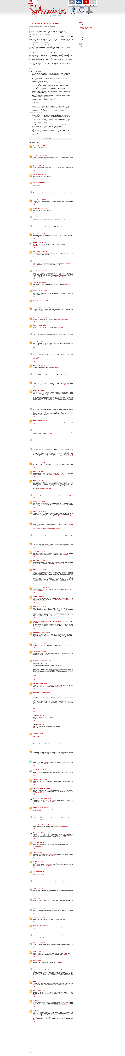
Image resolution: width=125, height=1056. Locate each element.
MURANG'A (47, 253)
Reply (34, 151)
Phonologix (35, 760)
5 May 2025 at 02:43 (40, 880)
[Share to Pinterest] (50, 138)
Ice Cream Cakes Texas (56, 903)
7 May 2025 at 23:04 (39, 888)
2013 (80, 44)
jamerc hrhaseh (36, 660)
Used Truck (35, 718)
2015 (80, 24)
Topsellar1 (35, 242)
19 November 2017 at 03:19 (41, 199)
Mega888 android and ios (63, 319)
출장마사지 (42, 819)
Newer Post (32, 1043)
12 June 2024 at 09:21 (46, 788)
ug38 (34, 1019)
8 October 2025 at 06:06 (43, 917)
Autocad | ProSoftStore (59, 276)
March (81, 41)
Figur (34, 708)
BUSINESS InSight (79, 2)
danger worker (36, 307)
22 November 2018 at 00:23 (41, 251)
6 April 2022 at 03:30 (42, 447)
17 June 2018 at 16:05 (41, 233)
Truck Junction (36, 798)
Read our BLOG (93, 2)
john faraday (35, 245)
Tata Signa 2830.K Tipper (61, 836)
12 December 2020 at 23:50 (42, 325)
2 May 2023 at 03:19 (39, 733)
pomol (34, 880)
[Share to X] (47, 138)
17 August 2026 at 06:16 (40, 951)
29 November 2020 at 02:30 (43, 300)
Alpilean (34, 675)
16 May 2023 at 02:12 (42, 742)
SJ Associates (36, 137)
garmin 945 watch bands (41, 755)
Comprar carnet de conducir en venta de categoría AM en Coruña (46, 527)
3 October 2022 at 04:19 (43, 596)
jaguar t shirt (49, 433)
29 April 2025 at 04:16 (40, 871)
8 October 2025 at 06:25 (43, 925)
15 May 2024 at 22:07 (42, 769)
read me (34, 341)
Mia (33, 165)
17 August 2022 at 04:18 (43, 522)
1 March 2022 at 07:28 (42, 365)
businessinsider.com (39, 185)
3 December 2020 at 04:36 (44, 307)
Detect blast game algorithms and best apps (56, 474)
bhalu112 (35, 325)
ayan (34, 643)
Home (51, 1043)
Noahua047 (35, 596)
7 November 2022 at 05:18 (40, 643)
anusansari (35, 300)
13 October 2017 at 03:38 (41, 174)
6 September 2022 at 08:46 (43, 587)
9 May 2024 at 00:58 (42, 760)
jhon (34, 960)
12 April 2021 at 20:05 (41, 353)
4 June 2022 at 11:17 (42, 480)
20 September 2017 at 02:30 (41, 155)
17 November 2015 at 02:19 (42, 145)
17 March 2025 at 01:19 (40, 842)
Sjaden (34, 155)
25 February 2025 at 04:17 (44, 832)
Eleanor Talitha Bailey (37, 788)
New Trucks (35, 745)
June (81, 39)
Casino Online (55, 367)
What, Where (73, 13)
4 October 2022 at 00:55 (41, 606)
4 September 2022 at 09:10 (41, 569)
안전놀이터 (47, 654)
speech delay (35, 773)
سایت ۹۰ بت (53, 855)
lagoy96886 (35, 522)
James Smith (35, 917)
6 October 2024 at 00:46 (44, 807)
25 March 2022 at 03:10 (42, 407)
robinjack (35, 373)
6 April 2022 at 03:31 (42, 462)
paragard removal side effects (60, 545)
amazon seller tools (62, 219)
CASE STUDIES (72, 2)
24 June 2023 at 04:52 (40, 750)
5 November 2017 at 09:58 (44, 191)
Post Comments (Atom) (39, 1045)
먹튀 (43, 294)
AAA (34, 852)
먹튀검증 (38, 336)
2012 (80, 46)
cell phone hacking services (45, 488)
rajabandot (65, 954)
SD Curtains (35, 779)
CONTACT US (86, 2)
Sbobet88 (60, 615)
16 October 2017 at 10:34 (41, 182)
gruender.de (62, 227)
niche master (35, 290)
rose (34, 934)
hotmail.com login (40, 376)
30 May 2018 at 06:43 (42, 225)
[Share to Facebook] (49, 138)
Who (89, 13)
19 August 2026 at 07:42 (40, 1010)
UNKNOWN (35, 683)
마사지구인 (41, 911)
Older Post (71, 1043)
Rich (44, 236)
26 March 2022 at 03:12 (41, 429)
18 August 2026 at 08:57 (40, 968)
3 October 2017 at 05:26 (39, 165)
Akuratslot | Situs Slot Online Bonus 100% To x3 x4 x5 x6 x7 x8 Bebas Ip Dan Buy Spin (50, 621)
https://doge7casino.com (50, 442)
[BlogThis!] (46, 138)
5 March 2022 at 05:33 (41, 390)
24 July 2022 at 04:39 (40, 501)
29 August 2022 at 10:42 (40, 551)
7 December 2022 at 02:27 (45, 692)
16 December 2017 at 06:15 (42, 208)
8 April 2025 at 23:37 (39, 852)
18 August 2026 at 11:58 (40, 981)
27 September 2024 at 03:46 (45, 798)
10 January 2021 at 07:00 (44, 332)
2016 (80, 22)
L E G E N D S (35, 282)
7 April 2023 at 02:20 (42, 724)
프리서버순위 (35, 347)
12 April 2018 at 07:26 (40, 216)
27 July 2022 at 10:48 (42, 511)
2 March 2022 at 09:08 (41, 373)
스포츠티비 (69, 495)
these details (66, 384)
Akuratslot (43, 626)
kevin (34, 182)
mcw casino (38, 810)
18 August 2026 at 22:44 (40, 990)
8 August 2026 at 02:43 (39, 934)
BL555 (61, 962)
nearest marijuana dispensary (54, 465)
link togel (65, 984)
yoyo (34, 551)
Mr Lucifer (35, 317)
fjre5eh (34, 569)
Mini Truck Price (36, 727)
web (36, 168)
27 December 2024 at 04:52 (43, 824)
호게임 (66, 645)
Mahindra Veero (51, 801)
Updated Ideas (65, 554)
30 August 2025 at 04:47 (40, 908)
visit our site (35, 160)
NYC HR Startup (53, 194)
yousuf (34, 429)
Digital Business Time (59, 563)
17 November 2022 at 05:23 (45, 660)
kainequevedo (36, 632)
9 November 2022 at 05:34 (40, 651)
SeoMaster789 (36, 332)
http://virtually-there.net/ (44, 202)
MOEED (34, 942)
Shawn (34, 199)
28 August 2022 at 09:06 (42, 542)
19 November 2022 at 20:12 (43, 683)
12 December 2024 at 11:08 (47, 816)
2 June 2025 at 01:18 (39, 898)
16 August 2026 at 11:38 (41, 942)
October (81, 36)
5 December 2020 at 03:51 (43, 317)
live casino (60, 945)
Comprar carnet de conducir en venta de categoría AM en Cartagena (46, 528)
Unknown (35, 145)
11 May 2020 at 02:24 (43, 282)
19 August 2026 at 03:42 (40, 1000)
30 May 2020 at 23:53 (43, 290)
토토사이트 (68, 284)
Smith (34, 216)
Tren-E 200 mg (55, 402)
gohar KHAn (35, 260)
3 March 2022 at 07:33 (42, 381)
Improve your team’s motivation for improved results (86, 28)
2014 (80, 43)
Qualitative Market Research (38, 874)
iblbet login (52, 937)
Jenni (34, 174)
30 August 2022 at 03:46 (40, 560)
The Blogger (35, 225)
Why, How (81, 13)
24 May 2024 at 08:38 (42, 779)
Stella (34, 842)
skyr (34, 908)
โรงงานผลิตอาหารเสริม (58, 686)
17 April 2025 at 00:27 (39, 861)
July (81, 37)
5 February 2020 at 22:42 (44, 270)
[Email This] (45, 138)
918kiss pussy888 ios (62, 327)
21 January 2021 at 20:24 (42, 341)
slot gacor (65, 1004)
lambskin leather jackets (57, 505)
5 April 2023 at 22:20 (42, 715)
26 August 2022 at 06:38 (42, 534)
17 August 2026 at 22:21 (40, 960)
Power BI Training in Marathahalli (61, 826)
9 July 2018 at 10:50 (42, 242)
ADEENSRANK (36, 807)
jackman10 (35, 365)
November (82, 26)
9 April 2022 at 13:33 (42, 471)
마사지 (49, 414)
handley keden (36, 270)
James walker (36, 191)
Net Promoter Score (37, 846)
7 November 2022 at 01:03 (44, 632)
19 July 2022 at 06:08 (40, 494)
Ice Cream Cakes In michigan (49, 865)
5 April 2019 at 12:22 (42, 260)
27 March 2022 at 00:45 (41, 439)
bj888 (55, 975)
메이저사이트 (35, 358)
